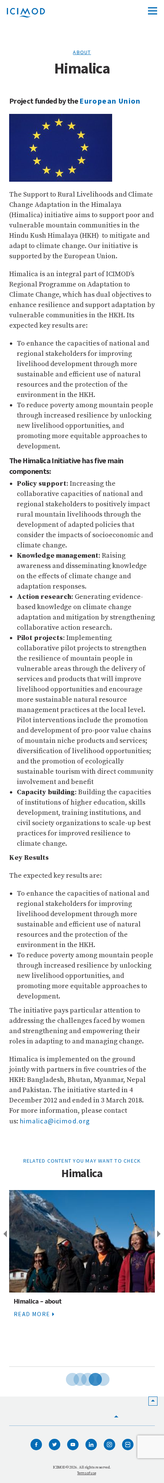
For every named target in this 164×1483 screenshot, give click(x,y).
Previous (4, 1234)
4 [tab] (90, 1378)
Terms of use (86, 1472)
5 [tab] (97, 1378)
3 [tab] (82, 1378)
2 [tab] (74, 1378)
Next (160, 1234)
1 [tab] (67, 1378)
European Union (110, 101)
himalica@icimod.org (55, 1121)
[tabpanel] (82, 1278)
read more (32, 1314)
